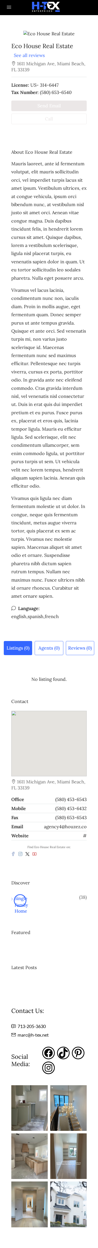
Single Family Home (20, 901)
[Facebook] (48, 1053)
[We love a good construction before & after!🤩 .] (68, 1108)
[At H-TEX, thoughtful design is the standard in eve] (68, 1156)
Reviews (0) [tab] (80, 648)
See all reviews (29, 55)
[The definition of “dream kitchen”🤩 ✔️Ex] (29, 1156)
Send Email (49, 106)
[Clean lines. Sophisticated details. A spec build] (29, 1204)
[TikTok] (63, 1053)
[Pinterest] (78, 1053)
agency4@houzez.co (65, 826)
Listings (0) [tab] (18, 648)
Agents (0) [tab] (49, 648)
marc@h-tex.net (33, 1035)
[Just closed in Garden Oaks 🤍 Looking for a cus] (68, 1204)
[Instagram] (48, 1068)
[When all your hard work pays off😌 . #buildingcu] (29, 1108)
